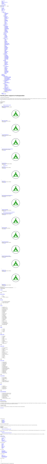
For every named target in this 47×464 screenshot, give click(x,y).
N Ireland (6, 33)
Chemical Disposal (4, 322)
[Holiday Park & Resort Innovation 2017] (23, 432)
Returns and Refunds (7, 82)
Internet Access (4, 314)
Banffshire (6, 41)
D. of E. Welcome (4, 377)
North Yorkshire (6, 56)
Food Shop (3, 312)
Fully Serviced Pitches (5, 394)
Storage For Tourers (4, 397)
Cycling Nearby (4, 364)
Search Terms (2, 287)
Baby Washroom (4, 316)
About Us (3, 8)
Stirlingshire (6, 53)
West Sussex (6, 24)
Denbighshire (6, 68)
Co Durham (6, 55)
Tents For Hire (4, 318)
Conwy (5, 67)
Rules (1, 384)
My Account (3, 10)
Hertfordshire (6, 20)
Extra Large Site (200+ (5, 309)
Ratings (1, 327)
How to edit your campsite (8, 77)
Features (1, 305)
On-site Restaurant (4, 353)
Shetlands (6, 52)
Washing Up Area (4, 320)
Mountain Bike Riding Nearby (6, 368)
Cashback (6, 91)
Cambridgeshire (6, 13)
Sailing (3, 338)
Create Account (3, 455)
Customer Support (5, 80)
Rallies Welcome (4, 380)
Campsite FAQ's (4, 451)
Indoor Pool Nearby (4, 367)
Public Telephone (4, 317)
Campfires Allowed (4, 386)
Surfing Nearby (4, 371)
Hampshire (6, 19)
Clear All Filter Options (3, 400)
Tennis (3, 342)
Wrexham (6, 73)
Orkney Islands (6, 51)
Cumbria (6, 35)
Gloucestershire (6, 26)
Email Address (2, 426)
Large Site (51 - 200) (4, 308)
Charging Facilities (4, 321)
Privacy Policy (6, 87)
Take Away (3, 356)
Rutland (6, 29)
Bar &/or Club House (4, 347)
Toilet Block (3, 319)
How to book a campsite (7, 89)
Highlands (6, 46)
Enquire (5, 107)
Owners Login (3, 450)
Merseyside (6, 37)
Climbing (3, 340)
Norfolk (6, 14)
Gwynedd (6, 70)
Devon (2, 444)
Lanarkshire (6, 49)
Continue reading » (2, 431)
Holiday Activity (2, 334)
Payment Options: (2, 458)
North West (4, 34)
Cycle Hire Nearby (4, 363)
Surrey (5, 23)
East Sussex (6, 18)
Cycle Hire (3, 348)
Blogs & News (3, 9)
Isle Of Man (6, 36)
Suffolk (5, 15)
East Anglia (4, 12)
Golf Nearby (3, 365)
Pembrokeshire (6, 72)
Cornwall (3, 443)
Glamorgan (6, 69)
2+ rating (3, 329)
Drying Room (4, 311)
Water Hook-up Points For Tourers (6, 398)
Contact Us (3, 3)
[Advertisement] (22, 413)
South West (4, 60)
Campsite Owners (5, 76)
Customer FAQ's (4, 437)
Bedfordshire (6, 16)
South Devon (6, 63)
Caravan (3, 296)
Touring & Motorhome (3, 391)
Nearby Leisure (2, 360)
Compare (1, 103)
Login (2, 1)
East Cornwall (6, 61)
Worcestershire (6, 32)
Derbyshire (6, 25)
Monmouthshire (6, 71)
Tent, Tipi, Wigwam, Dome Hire (6, 301)
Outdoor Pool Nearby (5, 369)
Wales (4, 65)
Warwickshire (6, 31)
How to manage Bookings (8, 79)
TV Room (3, 355)
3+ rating (3, 330)
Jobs (5, 86)
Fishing (3, 337)
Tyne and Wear (6, 58)
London (6, 22)
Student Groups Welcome (5, 381)
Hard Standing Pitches (5, 395)
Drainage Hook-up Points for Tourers (6, 393)
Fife (5, 45)
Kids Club (3, 352)
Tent (3, 295)
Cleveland (6, 54)
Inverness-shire (6, 47)
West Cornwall (6, 64)
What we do (6, 84)
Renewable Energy (4, 324)
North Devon (6, 62)
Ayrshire (6, 40)
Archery (3, 339)
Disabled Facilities (4, 310)
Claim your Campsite (4, 452)
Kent (5, 21)
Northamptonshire (7, 28)
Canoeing (3, 336)
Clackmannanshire (7, 43)
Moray (5, 50)
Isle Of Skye (6, 48)
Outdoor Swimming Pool (5, 354)
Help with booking (5, 88)
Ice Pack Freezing (4, 313)
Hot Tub (3, 351)
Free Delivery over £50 (4, 456)
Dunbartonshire (6, 44)
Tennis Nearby (4, 372)
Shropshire (6, 30)
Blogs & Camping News (4, 2)
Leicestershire (6, 27)
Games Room (4, 350)
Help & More (3, 75)
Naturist (3, 379)
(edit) (4, 287)
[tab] (23, 305)
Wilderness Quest (4, 343)
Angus (5, 39)
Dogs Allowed (4, 387)
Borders (6, 42)
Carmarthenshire (7, 66)
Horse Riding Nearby (4, 366)
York (5, 59)
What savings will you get (8, 90)
